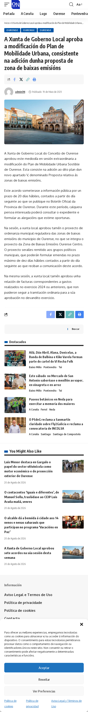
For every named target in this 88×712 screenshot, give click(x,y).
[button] (81, 624)
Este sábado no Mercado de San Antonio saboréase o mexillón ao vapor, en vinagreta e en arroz (56, 380)
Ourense (12, 30)
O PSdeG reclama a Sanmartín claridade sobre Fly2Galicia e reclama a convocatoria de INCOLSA (56, 424)
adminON (20, 91)
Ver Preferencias (44, 691)
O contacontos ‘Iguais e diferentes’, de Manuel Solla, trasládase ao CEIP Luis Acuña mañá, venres (31, 496)
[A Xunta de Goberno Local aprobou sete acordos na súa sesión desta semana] (73, 552)
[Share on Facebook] (15, 79)
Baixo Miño (35, 367)
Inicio (6, 22)
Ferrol (44, 409)
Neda (52, 409)
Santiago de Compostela (67, 434)
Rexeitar (44, 679)
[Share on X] (21, 79)
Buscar (75, 328)
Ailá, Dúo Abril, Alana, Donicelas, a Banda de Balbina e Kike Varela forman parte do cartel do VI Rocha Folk (55, 357)
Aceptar (44, 668)
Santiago (46, 434)
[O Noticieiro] (16, 4)
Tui (60, 367)
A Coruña (34, 409)
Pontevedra (50, 367)
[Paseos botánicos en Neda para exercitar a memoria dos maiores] (15, 405)
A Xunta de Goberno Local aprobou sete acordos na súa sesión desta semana (29, 552)
